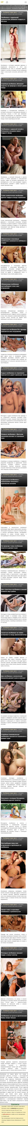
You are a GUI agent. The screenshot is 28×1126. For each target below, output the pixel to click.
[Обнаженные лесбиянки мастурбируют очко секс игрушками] (13, 301)
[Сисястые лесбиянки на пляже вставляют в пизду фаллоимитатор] (13, 647)
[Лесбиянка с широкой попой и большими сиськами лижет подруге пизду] (13, 156)
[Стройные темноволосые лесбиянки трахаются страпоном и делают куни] (13, 759)
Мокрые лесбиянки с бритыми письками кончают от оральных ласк (12, 436)
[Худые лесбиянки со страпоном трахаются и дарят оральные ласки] (13, 396)
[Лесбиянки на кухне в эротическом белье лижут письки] (13, 1041)
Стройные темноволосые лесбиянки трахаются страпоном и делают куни (13, 736)
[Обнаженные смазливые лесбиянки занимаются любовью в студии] (13, 255)
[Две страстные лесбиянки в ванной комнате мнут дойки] (13, 604)
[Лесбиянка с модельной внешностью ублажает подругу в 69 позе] (13, 45)
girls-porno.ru (6, 1114)
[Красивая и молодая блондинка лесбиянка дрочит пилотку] (13, 813)
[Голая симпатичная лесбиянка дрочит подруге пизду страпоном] (13, 210)
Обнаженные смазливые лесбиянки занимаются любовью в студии (13, 241)
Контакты (15, 1104)
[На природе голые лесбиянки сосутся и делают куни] (13, 560)
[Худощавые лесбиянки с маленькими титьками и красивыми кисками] (13, 507)
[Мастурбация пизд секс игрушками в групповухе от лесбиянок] (13, 870)
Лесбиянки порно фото (10, 12)
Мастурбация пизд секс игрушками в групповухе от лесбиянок (11, 845)
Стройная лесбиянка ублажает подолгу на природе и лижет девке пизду (14, 85)
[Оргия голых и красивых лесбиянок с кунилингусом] (13, 924)
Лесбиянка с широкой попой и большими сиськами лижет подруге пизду (12, 131)
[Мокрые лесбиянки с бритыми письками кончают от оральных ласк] (13, 451)
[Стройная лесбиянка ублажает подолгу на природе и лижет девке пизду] (13, 100)
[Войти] (7, 2)
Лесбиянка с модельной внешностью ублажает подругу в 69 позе (13, 19)
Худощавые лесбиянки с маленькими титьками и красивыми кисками (10, 481)
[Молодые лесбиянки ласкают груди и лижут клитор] (13, 978)
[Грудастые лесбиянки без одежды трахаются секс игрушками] (13, 344)
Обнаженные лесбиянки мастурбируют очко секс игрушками (10, 286)
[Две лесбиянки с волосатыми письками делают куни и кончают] (13, 698)
